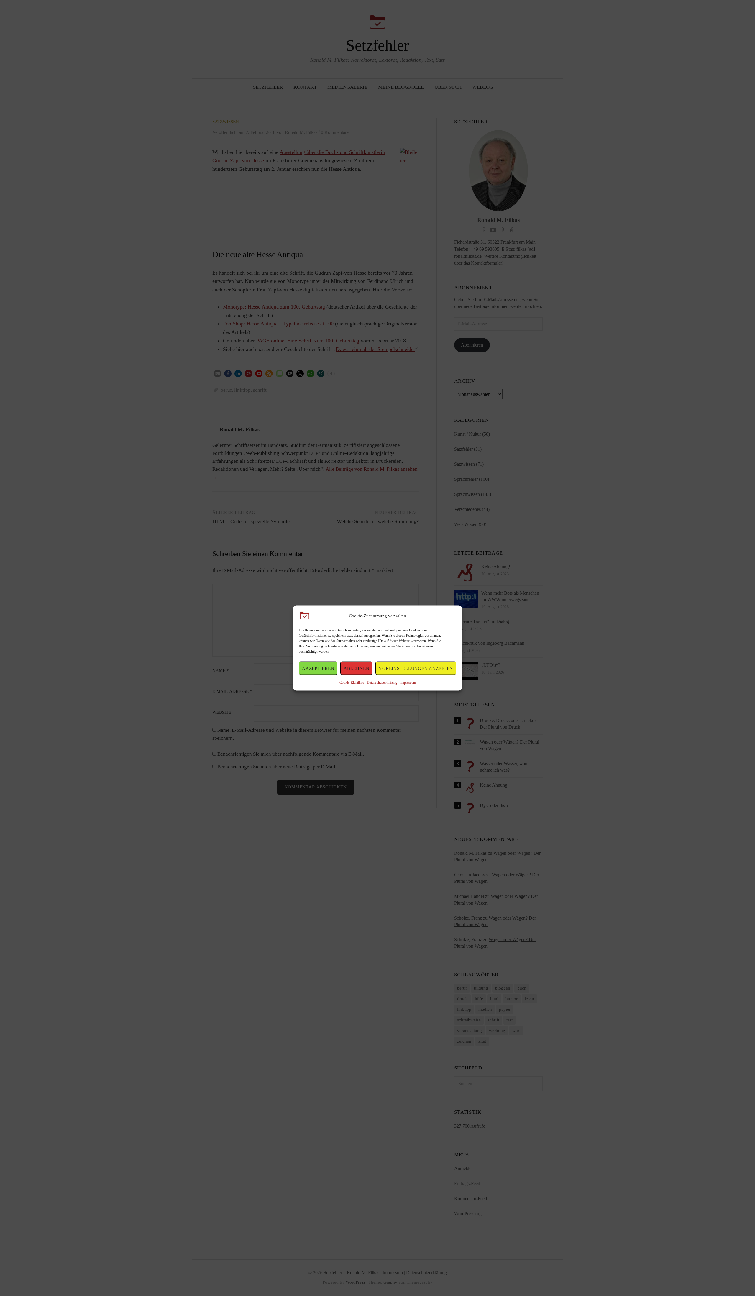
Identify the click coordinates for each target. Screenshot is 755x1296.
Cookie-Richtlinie (351, 682)
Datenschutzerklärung (382, 682)
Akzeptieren (318, 668)
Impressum (408, 682)
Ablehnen (356, 668)
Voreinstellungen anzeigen (416, 668)
